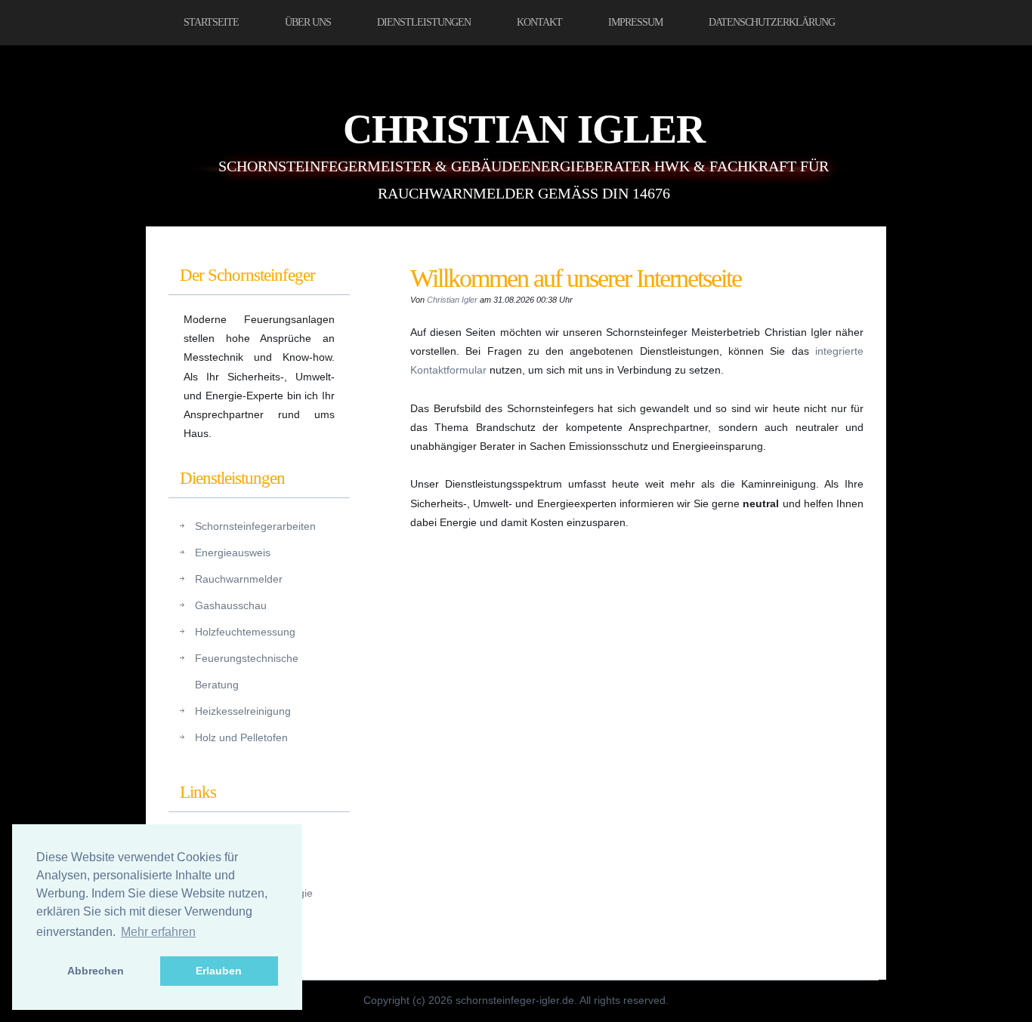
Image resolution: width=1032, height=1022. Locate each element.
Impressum (635, 22)
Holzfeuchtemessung (245, 632)
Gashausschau (231, 605)
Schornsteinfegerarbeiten (255, 526)
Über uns (308, 22)
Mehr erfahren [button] (158, 931)
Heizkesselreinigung (243, 711)
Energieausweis (232, 552)
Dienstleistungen (424, 22)
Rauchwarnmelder (239, 579)
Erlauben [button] (219, 971)
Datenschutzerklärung (772, 22)
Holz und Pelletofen (241, 737)
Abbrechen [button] (95, 971)
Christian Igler (524, 129)
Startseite (211, 22)
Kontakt (539, 22)
